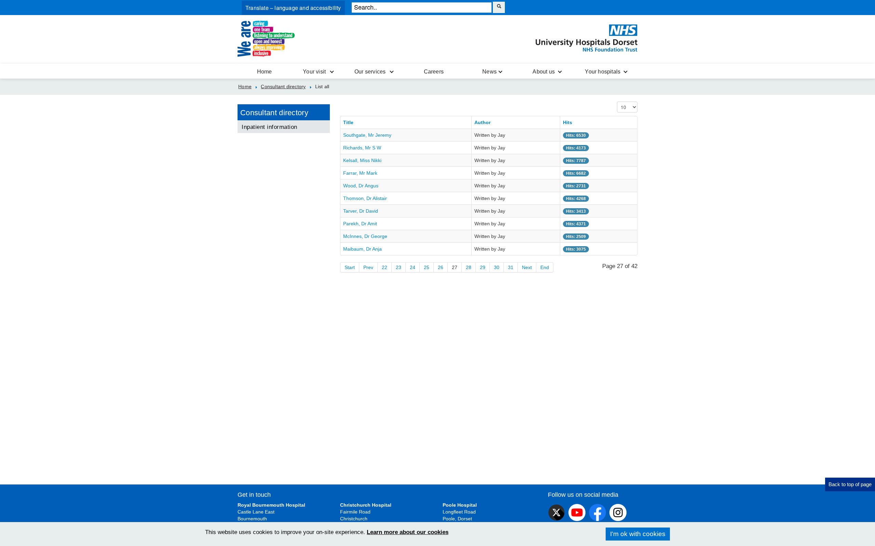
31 (510, 267)
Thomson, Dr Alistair (365, 198)
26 (440, 267)
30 (496, 267)
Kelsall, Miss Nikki (362, 160)
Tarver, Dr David (360, 211)
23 (398, 267)
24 (412, 267)
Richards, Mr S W (362, 147)
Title (348, 122)
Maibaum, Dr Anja (362, 249)
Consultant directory (274, 112)
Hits (567, 122)
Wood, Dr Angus (360, 185)
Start (350, 267)
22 (384, 267)
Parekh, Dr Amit (360, 223)
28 (468, 267)
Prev (368, 267)
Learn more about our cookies (407, 532)
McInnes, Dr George (365, 236)
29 (482, 267)
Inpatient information (269, 127)
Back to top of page (850, 484)
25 (426, 267)
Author (482, 122)
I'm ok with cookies (637, 533)
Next (527, 267)
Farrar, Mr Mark (360, 173)
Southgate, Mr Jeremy (367, 135)
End (544, 267)
